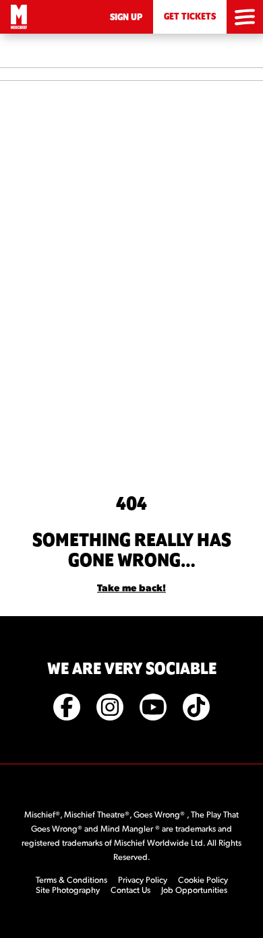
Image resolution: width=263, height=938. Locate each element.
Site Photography (68, 889)
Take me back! (131, 587)
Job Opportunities (194, 889)
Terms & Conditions (71, 879)
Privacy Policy (142, 879)
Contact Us (130, 889)
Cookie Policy (203, 879)
